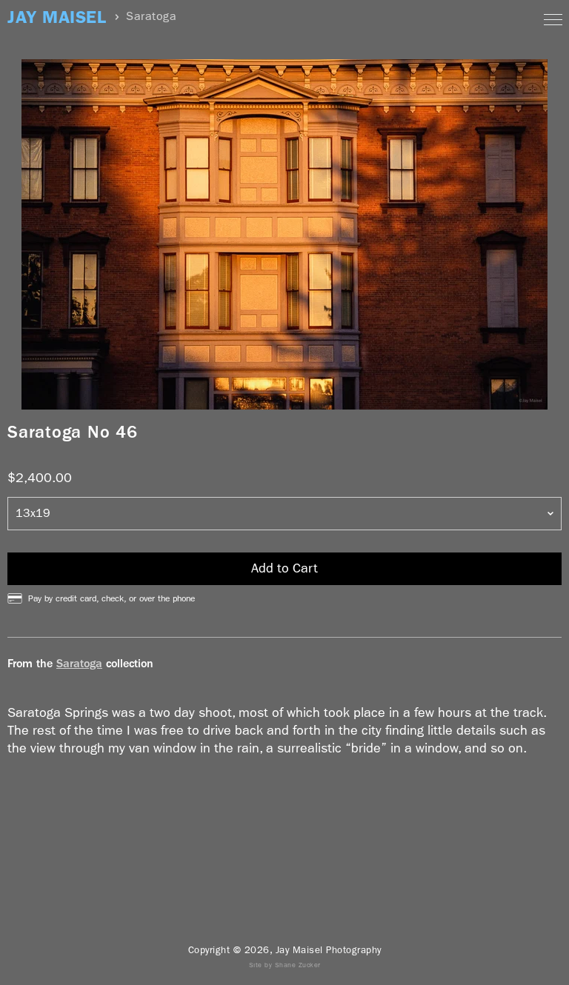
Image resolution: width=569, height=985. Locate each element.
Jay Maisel (56, 17)
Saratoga (79, 663)
